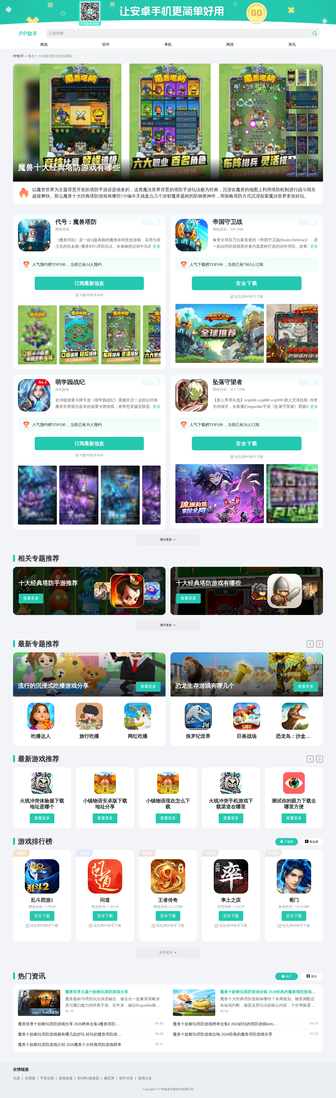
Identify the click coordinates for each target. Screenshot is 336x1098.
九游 (16, 1078)
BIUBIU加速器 (88, 1078)
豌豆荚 (109, 1078)
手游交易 (47, 1078)
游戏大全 (145, 1078)
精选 (44, 44)
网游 (230, 44)
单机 (168, 44)
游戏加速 (66, 1078)
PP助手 (18, 56)
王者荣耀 (56, 33)
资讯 (292, 44)
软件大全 (126, 1078)
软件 (106, 44)
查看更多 (31, 598)
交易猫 (30, 1078)
